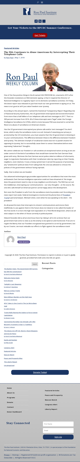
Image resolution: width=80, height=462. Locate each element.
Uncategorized (9, 365)
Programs (11, 398)
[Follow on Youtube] (43, 21)
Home (9, 388)
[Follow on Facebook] (36, 21)
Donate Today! (40, 372)
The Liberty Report (10, 362)
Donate (10, 402)
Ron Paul (9, 57)
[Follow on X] (40, 21)
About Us (11, 393)
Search (35, 264)
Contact (10, 407)
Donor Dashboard (14, 412)
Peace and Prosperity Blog (13, 358)
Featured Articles (11, 48)
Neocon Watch (9, 355)
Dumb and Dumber (10, 340)
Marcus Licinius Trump (12, 291)
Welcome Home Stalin (12, 278)
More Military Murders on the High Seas (18, 297)
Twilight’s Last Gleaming (12, 284)
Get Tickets (40, 35)
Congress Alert (9, 348)
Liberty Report (51, 409)
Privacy (7, 455)
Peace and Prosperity (54, 395)
